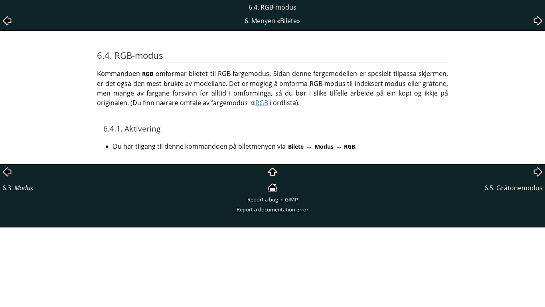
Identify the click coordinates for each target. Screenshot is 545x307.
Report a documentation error (272, 209)
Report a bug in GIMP (272, 199)
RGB (261, 102)
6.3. (17, 187)
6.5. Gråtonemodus (513, 187)
